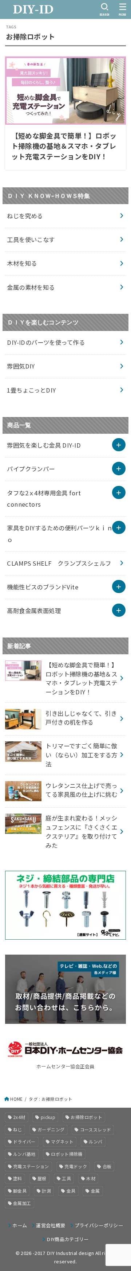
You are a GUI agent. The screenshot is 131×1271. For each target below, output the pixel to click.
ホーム (19, 1225)
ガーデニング (50, 1129)
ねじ (17, 1129)
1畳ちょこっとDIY (31, 390)
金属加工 (22, 1203)
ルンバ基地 (24, 1154)
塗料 (17, 1178)
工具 (66, 1178)
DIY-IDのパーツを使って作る (46, 342)
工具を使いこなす (31, 239)
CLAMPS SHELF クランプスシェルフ (59, 563)
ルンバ (95, 1141)
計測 (46, 1191)
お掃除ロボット (86, 1117)
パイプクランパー (31, 468)
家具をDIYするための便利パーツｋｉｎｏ (59, 533)
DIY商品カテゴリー (67, 1239)
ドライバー (24, 1141)
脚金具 (20, 1191)
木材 (90, 1178)
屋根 (42, 1178)
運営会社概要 (50, 1225)
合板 (107, 1166)
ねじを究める (25, 215)
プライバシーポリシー (99, 1225)
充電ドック (75, 1166)
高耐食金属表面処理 (34, 610)
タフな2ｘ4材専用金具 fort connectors (44, 498)
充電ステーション (31, 1166)
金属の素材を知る (31, 287)
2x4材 (19, 1117)
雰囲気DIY (21, 366)
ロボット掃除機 (67, 1154)
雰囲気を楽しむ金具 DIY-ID (44, 445)
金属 (95, 1191)
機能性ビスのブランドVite (42, 586)
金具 (71, 1191)
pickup (48, 1117)
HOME (16, 1099)
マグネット (62, 1141)
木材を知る (22, 263)
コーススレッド (95, 1129)
